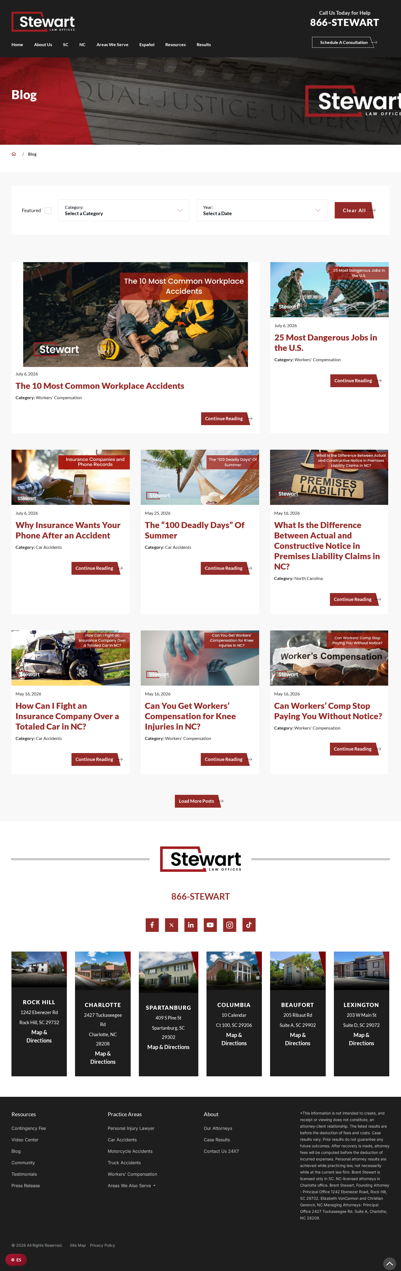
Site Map (78, 1245)
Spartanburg (168, 1007)
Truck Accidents (124, 1162)
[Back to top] (389, 1263)
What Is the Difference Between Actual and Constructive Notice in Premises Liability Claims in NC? (327, 545)
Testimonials (24, 1174)
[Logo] (152, 16)
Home (17, 44)
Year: (208, 207)
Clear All (354, 210)
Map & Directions (39, 1036)
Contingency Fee (28, 1128)
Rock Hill (39, 1002)
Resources (175, 44)
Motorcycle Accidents (130, 1151)
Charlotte (103, 1005)
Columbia (234, 1005)
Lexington (361, 1005)
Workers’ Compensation (132, 1174)
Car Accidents (122, 1139)
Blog (16, 1151)
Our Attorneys (218, 1128)
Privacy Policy (102, 1245)
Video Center (24, 1139)
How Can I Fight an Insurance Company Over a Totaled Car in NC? (67, 715)
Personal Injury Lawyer (131, 1128)
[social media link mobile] (152, 925)
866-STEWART (200, 896)
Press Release (25, 1185)
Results (204, 44)
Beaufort (297, 1005)
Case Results (217, 1139)
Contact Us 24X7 (221, 1151)
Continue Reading (224, 418)
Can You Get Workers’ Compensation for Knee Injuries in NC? (190, 715)
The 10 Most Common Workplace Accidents (100, 385)
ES (18, 1259)
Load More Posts (196, 801)
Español (146, 44)
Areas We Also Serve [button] (130, 1185)
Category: (74, 207)
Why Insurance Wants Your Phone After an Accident (68, 530)
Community (23, 1162)
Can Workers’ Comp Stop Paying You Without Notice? (328, 710)
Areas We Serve (112, 44)
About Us (43, 44)
